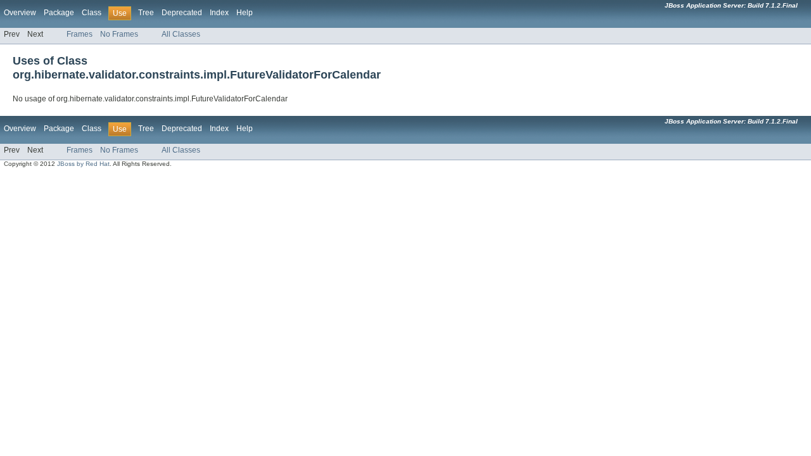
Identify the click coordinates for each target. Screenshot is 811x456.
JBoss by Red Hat (83, 163)
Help (244, 12)
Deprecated (182, 12)
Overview (20, 12)
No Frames (119, 34)
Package (59, 12)
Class (91, 12)
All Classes (181, 34)
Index (219, 12)
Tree (146, 12)
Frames (80, 34)
